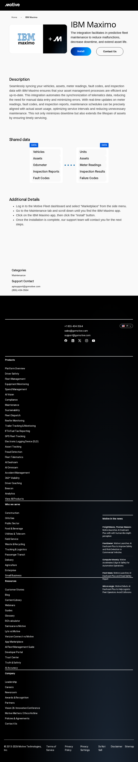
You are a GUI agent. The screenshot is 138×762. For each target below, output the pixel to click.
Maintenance (19, 275)
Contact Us (109, 51)
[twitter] (79, 340)
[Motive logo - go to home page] (12, 4)
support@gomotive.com (77, 335)
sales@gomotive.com (76, 330)
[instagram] (86, 340)
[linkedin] (72, 340)
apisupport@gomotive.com (26, 286)
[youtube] (93, 340)
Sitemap (129, 746)
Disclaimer (116, 746)
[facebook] (65, 340)
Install (80, 51)
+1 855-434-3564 (73, 326)
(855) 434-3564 (20, 290)
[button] (126, 326)
